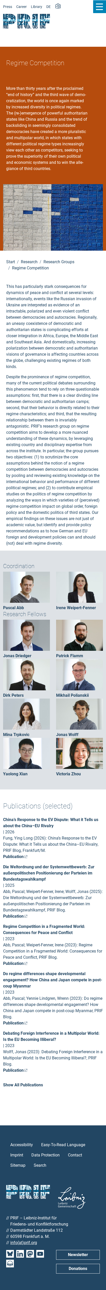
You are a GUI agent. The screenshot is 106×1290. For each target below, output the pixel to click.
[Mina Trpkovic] (26, 713)
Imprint (16, 1155)
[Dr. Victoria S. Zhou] (79, 753)
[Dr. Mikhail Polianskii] (79, 674)
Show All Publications (23, 1084)
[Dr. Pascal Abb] (26, 587)
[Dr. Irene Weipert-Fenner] (79, 587)
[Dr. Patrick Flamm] (79, 635)
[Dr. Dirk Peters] (26, 674)
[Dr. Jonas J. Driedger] (26, 635)
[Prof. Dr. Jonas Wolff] (79, 713)
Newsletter (78, 1254)
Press (7, 7)
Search (40, 1165)
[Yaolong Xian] (26, 753)
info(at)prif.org (23, 1242)
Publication (13, 856)
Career (21, 7)
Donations (78, 1268)
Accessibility (21, 1144)
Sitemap (17, 1165)
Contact (75, 1155)
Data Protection (45, 1155)
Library (36, 7)
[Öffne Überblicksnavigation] (99, 6)
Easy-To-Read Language (63, 1144)
